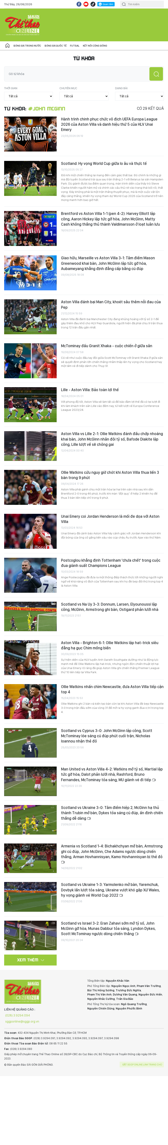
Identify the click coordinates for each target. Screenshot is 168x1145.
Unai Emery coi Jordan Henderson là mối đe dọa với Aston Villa (110, 519)
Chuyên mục (68, 88)
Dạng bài (121, 88)
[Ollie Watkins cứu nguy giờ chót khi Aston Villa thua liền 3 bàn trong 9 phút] (30, 487)
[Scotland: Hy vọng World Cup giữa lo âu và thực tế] (30, 178)
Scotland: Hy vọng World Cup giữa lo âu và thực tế (104, 163)
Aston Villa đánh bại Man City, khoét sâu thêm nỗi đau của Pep (111, 304)
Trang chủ (7, 45)
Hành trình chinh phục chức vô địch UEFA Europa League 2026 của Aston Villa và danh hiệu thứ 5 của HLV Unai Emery (109, 124)
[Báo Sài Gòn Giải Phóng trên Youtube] (86, 4)
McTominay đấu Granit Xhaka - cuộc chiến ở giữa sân (106, 345)
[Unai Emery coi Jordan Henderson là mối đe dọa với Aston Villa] (30, 531)
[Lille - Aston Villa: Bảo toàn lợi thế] (30, 404)
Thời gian (10, 88)
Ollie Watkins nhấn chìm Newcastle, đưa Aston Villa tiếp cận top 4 (112, 689)
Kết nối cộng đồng (95, 45)
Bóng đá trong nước (27, 45)
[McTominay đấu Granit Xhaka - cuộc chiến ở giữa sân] (30, 360)
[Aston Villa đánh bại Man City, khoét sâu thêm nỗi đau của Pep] (30, 316)
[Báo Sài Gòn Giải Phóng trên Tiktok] (93, 4)
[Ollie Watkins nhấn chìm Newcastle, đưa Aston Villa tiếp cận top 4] (30, 701)
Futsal (74, 45)
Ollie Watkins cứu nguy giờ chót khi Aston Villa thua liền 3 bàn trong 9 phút (110, 475)
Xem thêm (27, 959)
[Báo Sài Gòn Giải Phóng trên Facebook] (79, 4)
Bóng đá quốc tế (55, 45)
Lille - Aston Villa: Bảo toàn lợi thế (90, 389)
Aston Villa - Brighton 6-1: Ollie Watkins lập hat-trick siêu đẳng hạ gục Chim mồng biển (109, 645)
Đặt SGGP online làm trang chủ (142, 1064)
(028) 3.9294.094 (17, 1015)
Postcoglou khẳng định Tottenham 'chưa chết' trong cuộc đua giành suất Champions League (110, 563)
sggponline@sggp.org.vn (22, 1021)
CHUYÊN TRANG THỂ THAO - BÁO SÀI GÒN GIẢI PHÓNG (22, 25)
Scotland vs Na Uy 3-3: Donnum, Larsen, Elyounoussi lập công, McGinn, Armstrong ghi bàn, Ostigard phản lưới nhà (109, 607)
